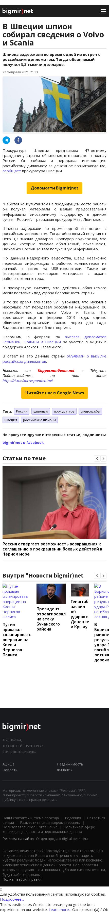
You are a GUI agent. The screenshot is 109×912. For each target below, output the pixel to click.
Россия (21, 411)
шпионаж (40, 411)
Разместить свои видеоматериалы (50, 822)
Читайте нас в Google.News (54, 393)
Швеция (11, 420)
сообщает (12, 170)
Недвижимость (70, 764)
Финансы (64, 769)
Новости (10, 769)
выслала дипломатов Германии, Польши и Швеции (54, 339)
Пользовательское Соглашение (30, 827)
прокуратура (64, 411)
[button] (97, 458)
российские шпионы (39, 420)
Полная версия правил (22, 879)
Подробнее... (12, 899)
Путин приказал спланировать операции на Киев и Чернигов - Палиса (17, 639)
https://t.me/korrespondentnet (28, 380)
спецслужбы (90, 411)
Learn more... (60, 909)
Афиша (8, 764)
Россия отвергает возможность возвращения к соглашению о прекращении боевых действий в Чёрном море (52, 549)
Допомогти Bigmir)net (54, 188)
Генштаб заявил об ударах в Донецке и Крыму (80, 614)
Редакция (73, 817)
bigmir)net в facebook (23, 442)
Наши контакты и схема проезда (31, 817)
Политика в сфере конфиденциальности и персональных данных (49, 829)
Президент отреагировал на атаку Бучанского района (51, 619)
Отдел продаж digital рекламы (62, 838)
